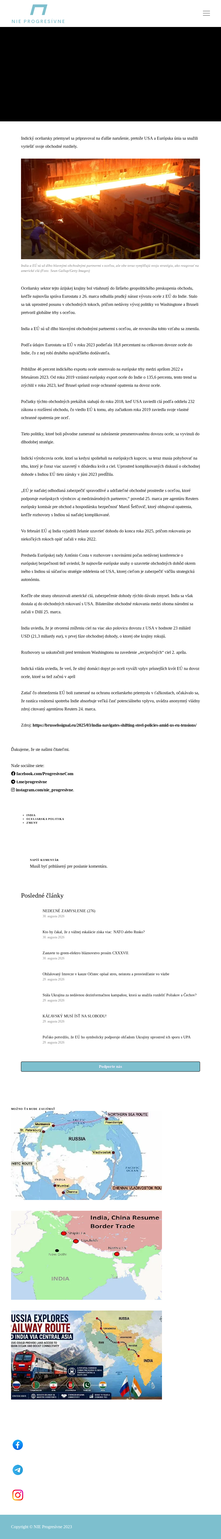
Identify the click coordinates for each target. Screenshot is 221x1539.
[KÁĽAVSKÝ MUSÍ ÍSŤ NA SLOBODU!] (29, 1018)
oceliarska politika (45, 819)
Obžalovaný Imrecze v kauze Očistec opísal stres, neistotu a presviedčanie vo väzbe (106, 974)
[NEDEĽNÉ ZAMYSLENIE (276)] (29, 913)
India (31, 815)
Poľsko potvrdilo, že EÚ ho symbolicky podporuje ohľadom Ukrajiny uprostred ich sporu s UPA (117, 1037)
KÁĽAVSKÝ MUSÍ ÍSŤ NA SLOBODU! (75, 1016)
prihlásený (56, 866)
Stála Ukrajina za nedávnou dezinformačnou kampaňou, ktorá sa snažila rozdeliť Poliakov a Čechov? (119, 995)
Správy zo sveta (25, 51)
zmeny (32, 822)
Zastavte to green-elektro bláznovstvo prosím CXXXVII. (86, 953)
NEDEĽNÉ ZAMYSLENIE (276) (69, 911)
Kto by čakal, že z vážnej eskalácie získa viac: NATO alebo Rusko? (94, 932)
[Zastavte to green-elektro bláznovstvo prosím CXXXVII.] (29, 955)
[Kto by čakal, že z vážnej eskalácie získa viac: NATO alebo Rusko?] (29, 934)
